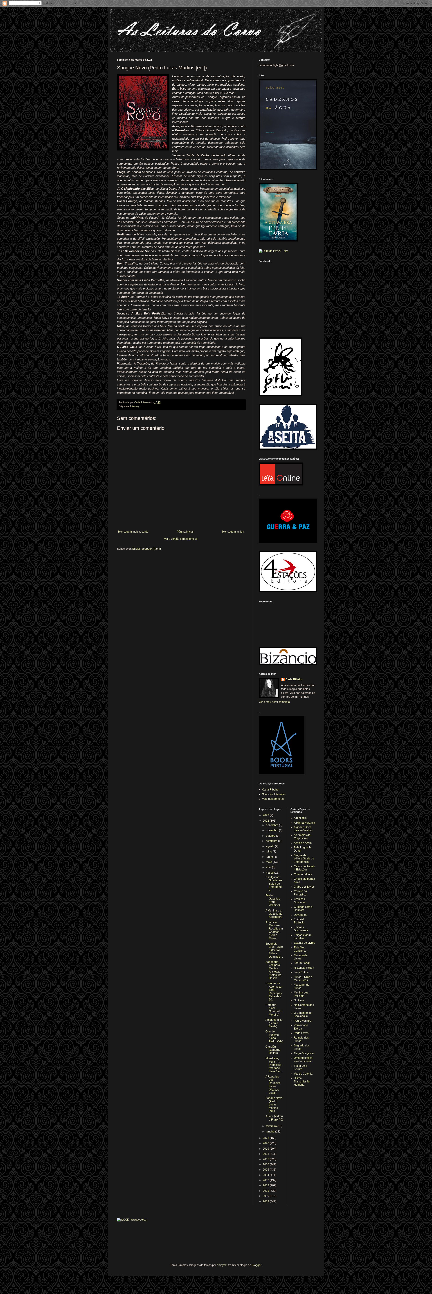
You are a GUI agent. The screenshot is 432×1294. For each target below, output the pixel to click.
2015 (266, 1169)
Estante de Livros (304, 942)
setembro (272, 841)
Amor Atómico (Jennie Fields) (274, 1023)
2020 (266, 1143)
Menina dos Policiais (301, 994)
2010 (266, 1196)
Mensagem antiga (233, 531)
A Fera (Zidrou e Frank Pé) (274, 1118)
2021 (266, 1138)
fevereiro (271, 1126)
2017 (266, 1159)
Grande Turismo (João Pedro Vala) (274, 1036)
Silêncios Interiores (274, 794)
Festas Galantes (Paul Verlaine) (273, 900)
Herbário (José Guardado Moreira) (273, 1009)
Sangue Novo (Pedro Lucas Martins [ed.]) (274, 1104)
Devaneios (300, 914)
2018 (266, 1153)
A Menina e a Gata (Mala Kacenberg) (274, 914)
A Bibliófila (300, 818)
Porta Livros (301, 1033)
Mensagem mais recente (133, 531)
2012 (266, 1185)
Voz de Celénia (303, 1073)
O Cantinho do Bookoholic (303, 1014)
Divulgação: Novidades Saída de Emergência (274, 884)
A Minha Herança (304, 822)
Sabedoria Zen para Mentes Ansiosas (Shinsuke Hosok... (273, 970)
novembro (272, 830)
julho (269, 851)
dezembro (272, 825)
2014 (266, 1175)
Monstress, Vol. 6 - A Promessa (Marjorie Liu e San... (274, 1065)
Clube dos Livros (304, 886)
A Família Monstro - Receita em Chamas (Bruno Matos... (274, 930)
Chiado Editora (303, 874)
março (270, 872)
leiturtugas (136, 406)
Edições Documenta (301, 929)
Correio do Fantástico (300, 893)
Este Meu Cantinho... (300, 949)
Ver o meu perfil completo (274, 702)
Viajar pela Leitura (300, 1067)
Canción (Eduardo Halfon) (273, 1050)
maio (269, 862)
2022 (266, 820)
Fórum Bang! (302, 963)
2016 (266, 1164)
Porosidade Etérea (301, 1027)
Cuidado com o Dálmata (303, 908)
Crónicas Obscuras (300, 901)
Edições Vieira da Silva (303, 937)
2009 (266, 1201)
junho (270, 856)
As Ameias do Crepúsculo (302, 837)
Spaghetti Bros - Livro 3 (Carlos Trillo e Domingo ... (274, 950)
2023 (266, 815)
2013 (266, 1180)
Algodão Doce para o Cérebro (303, 829)
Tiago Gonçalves (304, 1053)
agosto (270, 846)
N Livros (299, 1000)
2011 (266, 1190)
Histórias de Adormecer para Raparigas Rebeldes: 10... (274, 991)
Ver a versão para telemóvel (181, 538)
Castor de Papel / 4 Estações (304, 868)
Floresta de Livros (301, 957)
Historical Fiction (304, 967)
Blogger (256, 1265)
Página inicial (185, 531)
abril (269, 867)
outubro (271, 835)
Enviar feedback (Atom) (146, 548)
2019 (266, 1148)
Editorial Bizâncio (299, 921)
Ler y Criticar (301, 972)
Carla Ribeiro (294, 679)
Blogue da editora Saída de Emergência (304, 858)
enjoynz (222, 1265)
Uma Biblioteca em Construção (303, 1059)
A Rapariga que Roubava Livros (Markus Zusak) (273, 1084)
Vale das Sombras (273, 798)
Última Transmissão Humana (302, 1081)
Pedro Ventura (302, 1020)
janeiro (270, 1131)
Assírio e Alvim (303, 843)
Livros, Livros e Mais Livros (303, 978)
